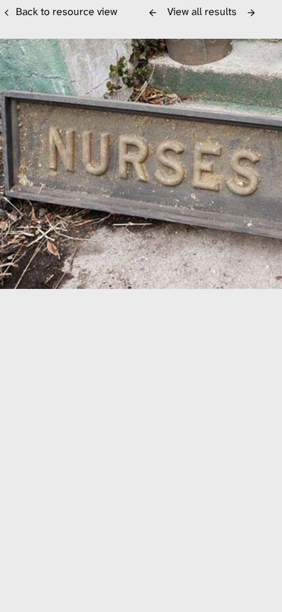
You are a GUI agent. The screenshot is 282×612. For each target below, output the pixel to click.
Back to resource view (66, 11)
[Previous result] (152, 12)
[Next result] (251, 12)
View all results (202, 11)
